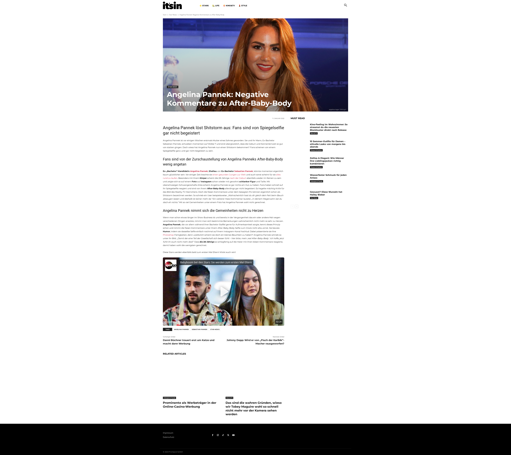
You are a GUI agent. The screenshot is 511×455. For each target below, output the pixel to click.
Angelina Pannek (181, 329)
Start (164, 15)
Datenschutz (168, 437)
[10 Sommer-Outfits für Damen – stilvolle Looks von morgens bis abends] (299, 145)
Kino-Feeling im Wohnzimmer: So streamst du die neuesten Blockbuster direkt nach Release (328, 127)
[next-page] (296, 206)
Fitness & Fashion (316, 150)
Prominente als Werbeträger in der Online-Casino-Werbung (189, 404)
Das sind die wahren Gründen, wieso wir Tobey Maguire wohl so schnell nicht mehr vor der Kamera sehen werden (254, 408)
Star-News (173, 15)
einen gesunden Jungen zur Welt (229, 174)
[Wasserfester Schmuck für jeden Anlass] (299, 179)
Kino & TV (229, 398)
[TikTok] (223, 435)
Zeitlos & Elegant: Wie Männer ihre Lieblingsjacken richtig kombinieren (327, 161)
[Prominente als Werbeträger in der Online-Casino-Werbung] (192, 378)
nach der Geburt (238, 178)
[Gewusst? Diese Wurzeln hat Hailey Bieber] (299, 196)
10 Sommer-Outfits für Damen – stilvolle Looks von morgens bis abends (327, 144)
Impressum (168, 432)
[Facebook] (213, 435)
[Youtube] (233, 435)
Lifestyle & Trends (169, 398)
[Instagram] (218, 435)
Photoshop (168, 235)
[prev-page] (292, 206)
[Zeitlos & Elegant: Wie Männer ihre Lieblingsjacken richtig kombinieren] (299, 162)
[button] (345, 5)
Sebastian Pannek (199, 329)
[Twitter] (228, 435)
